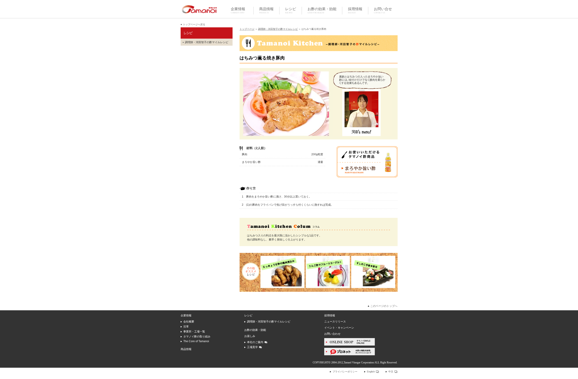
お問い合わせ (332, 333)
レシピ (290, 10)
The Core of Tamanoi (196, 341)
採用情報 (355, 10)
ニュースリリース (335, 321)
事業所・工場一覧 (194, 331)
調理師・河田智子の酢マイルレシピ (278, 29)
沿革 (186, 326)
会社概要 (188, 321)
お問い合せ (383, 10)
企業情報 (238, 10)
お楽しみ (249, 336)
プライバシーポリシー (345, 371)
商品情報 (266, 10)
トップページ (247, 29)
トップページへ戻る (194, 24)
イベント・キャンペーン (339, 327)
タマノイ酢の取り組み (196, 336)
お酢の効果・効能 (322, 10)
